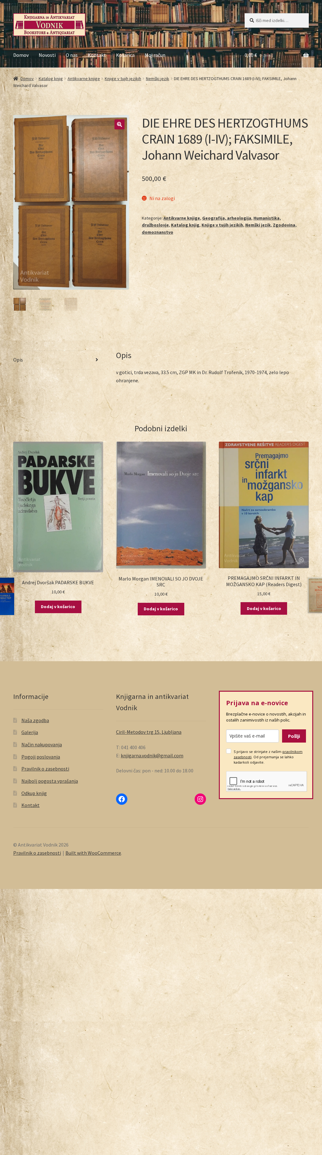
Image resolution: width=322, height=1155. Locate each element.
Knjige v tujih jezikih (123, 78)
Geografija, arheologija (226, 218)
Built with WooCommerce (93, 853)
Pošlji (294, 736)
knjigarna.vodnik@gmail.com (152, 755)
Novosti (47, 55)
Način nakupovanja (41, 744)
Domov (21, 55)
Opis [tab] (18, 360)
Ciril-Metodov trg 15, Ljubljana (148, 732)
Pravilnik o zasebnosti (45, 768)
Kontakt (97, 55)
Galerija (29, 732)
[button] (119, 124)
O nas (72, 55)
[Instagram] (200, 799)
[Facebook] (121, 799)
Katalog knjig (51, 78)
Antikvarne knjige (84, 78)
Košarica (125, 55)
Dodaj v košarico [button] (58, 606)
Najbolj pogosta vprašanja (49, 781)
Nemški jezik (157, 78)
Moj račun (155, 55)
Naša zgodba (35, 720)
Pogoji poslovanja (40, 757)
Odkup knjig (34, 793)
